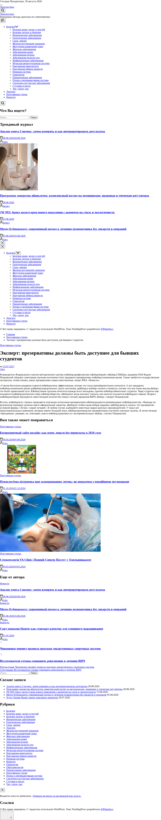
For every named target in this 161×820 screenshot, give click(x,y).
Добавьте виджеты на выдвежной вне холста (56, 796)
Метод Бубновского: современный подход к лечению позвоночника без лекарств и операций (63, 229)
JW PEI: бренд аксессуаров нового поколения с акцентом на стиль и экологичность (57, 212)
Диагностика (7, 7)
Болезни (10, 26)
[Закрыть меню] (2, 790)
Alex (5, 142)
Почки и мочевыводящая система (31, 80)
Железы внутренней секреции (29, 43)
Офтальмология (14, 767)
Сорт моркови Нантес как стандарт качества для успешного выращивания (51, 628)
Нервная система (22, 71)
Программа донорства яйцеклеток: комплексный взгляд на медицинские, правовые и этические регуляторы (74, 195)
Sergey (6, 206)
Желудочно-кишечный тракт (28, 46)
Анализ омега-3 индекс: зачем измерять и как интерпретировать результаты (52, 131)
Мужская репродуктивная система (31, 63)
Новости (11, 97)
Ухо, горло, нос (21, 88)
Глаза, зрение (20, 40)
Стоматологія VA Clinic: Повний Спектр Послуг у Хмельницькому (46, 559)
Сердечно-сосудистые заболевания (31, 83)
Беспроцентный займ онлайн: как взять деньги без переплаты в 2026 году (50, 432)
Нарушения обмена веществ (28, 69)
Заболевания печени (23, 55)
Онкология (18, 74)
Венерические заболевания (27, 35)
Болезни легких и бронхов (27, 32)
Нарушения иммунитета (26, 66)
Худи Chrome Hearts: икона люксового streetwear (32, 697)
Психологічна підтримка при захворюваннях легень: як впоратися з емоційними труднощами (64, 481)
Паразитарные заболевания (27, 77)
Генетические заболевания (27, 38)
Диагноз (10, 91)
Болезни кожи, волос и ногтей (29, 29)
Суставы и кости (22, 86)
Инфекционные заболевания (28, 60)
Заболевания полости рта (26, 57)
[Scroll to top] (7, 815)
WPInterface (107, 329)
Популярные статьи (16, 94)
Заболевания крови (23, 52)
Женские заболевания (24, 49)
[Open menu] (3, 20)
